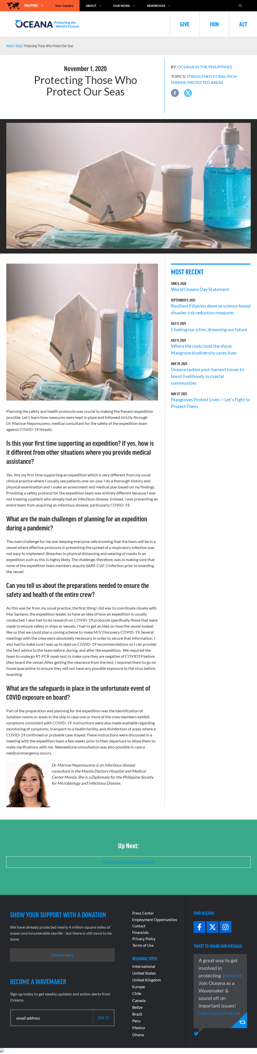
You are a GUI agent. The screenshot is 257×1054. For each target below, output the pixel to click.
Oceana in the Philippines (204, 66)
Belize (137, 1007)
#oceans (231, 975)
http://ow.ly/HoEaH (219, 1013)
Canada (139, 1000)
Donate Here (62, 954)
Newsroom (156, 6)
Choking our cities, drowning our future (209, 329)
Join (214, 24)
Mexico (138, 1027)
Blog (19, 46)
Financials (140, 932)
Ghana (138, 1034)
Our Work (121, 6)
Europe (138, 986)
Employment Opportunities (154, 919)
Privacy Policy (144, 938)
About (91, 6)
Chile (136, 993)
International (143, 966)
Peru (136, 1020)
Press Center (143, 913)
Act (243, 24)
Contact (139, 926)
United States (144, 973)
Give (184, 24)
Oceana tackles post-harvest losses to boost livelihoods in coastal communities (207, 376)
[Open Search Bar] (243, 5)
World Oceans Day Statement (200, 289)
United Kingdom (146, 979)
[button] (175, 93)
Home (10, 46)
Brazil (137, 1014)
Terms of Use (143, 945)
